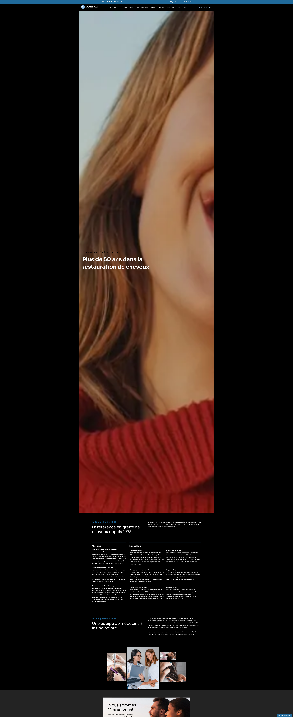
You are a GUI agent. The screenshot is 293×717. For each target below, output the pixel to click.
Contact (179, 7)
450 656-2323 (187, 2)
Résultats (153, 7)
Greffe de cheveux (115, 7)
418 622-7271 (118, 2)
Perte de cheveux (128, 7)
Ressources (170, 7)
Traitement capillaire (142, 7)
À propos (161, 7)
